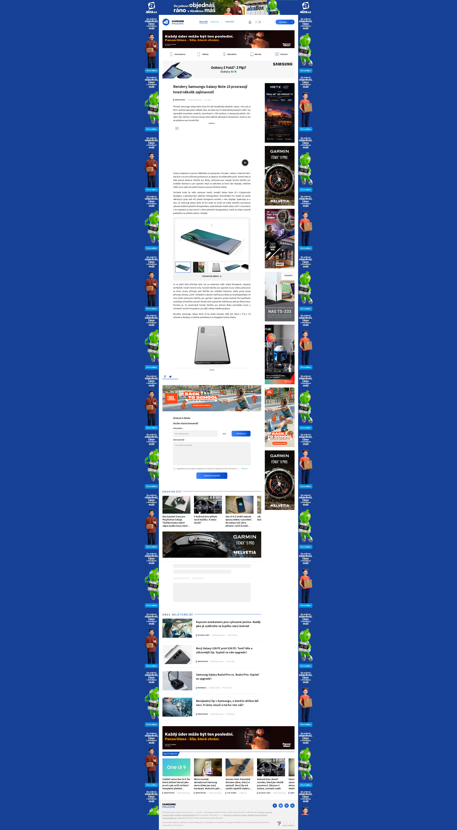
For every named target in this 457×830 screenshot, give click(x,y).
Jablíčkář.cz (184, 822)
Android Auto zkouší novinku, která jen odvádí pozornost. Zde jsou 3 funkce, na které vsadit (270, 784)
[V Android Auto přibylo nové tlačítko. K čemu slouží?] (208, 505)
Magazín (203, 21)
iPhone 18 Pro (172, 825)
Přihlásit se (241, 433)
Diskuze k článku (181, 418)
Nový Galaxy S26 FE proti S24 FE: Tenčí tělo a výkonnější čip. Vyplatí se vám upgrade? (224, 650)
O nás (179, 818)
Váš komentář (178, 440)
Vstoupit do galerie (210, 276)
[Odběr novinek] (249, 22)
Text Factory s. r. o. (190, 812)
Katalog (215, 21)
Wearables (201, 688)
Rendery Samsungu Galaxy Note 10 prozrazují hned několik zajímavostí (210, 89)
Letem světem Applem (170, 822)
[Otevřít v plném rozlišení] (212, 345)
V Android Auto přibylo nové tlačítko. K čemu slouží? (205, 519)
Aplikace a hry (203, 635)
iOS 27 (181, 825)
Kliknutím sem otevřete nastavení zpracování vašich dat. (202, 818)
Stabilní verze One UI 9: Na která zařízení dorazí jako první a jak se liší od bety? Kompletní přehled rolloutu (176, 784)
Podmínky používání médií (183, 815)
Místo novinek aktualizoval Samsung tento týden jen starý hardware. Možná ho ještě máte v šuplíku (207, 784)
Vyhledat (283, 22)
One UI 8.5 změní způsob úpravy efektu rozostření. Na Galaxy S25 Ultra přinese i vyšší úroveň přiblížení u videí (239, 521)
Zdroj (211, 370)
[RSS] (292, 805)
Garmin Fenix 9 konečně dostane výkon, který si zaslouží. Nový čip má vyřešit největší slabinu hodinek (238, 784)
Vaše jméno (177, 428)
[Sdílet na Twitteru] (170, 377)
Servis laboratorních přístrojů (253, 822)
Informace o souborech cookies (235, 815)
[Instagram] (286, 805)
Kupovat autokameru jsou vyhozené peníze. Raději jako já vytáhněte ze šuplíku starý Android (228, 624)
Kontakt (230, 21)
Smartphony (180, 100)
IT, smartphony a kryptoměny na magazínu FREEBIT (222, 822)
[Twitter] (281, 805)
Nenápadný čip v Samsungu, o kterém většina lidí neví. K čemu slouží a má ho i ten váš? (227, 703)
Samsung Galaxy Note (170, 379)
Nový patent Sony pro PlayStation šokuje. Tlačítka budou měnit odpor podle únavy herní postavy (175, 521)
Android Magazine (195, 822)
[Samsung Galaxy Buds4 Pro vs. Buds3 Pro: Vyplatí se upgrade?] (177, 680)
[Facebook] (275, 805)
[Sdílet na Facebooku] (164, 377)
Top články (231, 793)
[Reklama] (151, 7)
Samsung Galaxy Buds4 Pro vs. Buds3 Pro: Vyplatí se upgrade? (227, 677)
